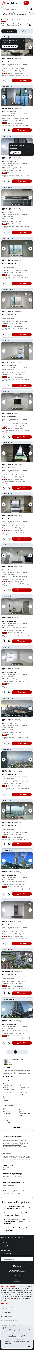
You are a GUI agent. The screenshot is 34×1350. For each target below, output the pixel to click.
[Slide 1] (12, 103)
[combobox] (16, 9)
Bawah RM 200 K (7, 1176)
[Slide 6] (19, 103)
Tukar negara (5, 1250)
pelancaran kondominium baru (12, 1145)
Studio (4, 1185)
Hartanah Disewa (7, 1316)
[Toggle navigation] (31, 3)
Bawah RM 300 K (18, 1176)
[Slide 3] (15, 103)
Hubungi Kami (5, 1246)
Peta (26, 31)
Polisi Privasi (12, 1336)
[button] (3, 20)
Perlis (4, 1167)
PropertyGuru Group (8, 1242)
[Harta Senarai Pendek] (29, 41)
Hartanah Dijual (6, 1312)
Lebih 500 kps (6, 1193)
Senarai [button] (10, 31)
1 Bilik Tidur (11, 1185)
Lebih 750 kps (16, 1193)
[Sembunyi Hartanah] (25, 41)
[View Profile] (17, 36)
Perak (8, 1167)
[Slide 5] (18, 103)
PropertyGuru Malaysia (8, 1308)
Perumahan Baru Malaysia (9, 1321)
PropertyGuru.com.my (7, 1286)
